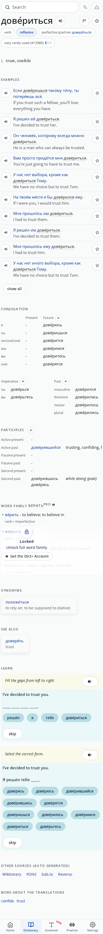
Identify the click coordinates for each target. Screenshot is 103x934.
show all (14, 288)
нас (20, 174)
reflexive (26, 32)
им (46, 213)
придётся (45, 158)
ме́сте (37, 197)
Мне (17, 213)
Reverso (65, 874)
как (65, 174)
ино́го (38, 263)
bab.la (47, 874)
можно (77, 135)
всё (38, 96)
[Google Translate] (85, 7)
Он (16, 135)
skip (12, 733)
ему (78, 197)
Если (17, 90)
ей (33, 118)
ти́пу (67, 90)
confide (7, 900)
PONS (31, 874)
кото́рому (47, 135)
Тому (41, 180)
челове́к (28, 135)
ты (76, 90)
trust (21, 900)
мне (59, 158)
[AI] (96, 7)
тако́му (55, 90)
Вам (17, 158)
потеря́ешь (23, 96)
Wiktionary (11, 874)
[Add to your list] (97, 21)
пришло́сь (32, 213)
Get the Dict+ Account (29, 556)
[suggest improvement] (84, 21)
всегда (64, 135)
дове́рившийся (45, 447)
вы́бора (39, 174)
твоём (25, 197)
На (15, 197)
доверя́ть (15, 640)
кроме (55, 174)
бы (50, 197)
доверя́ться (81, 32)
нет (27, 174)
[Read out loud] (60, 21)
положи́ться (17, 602)
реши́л (23, 118)
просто (28, 158)
